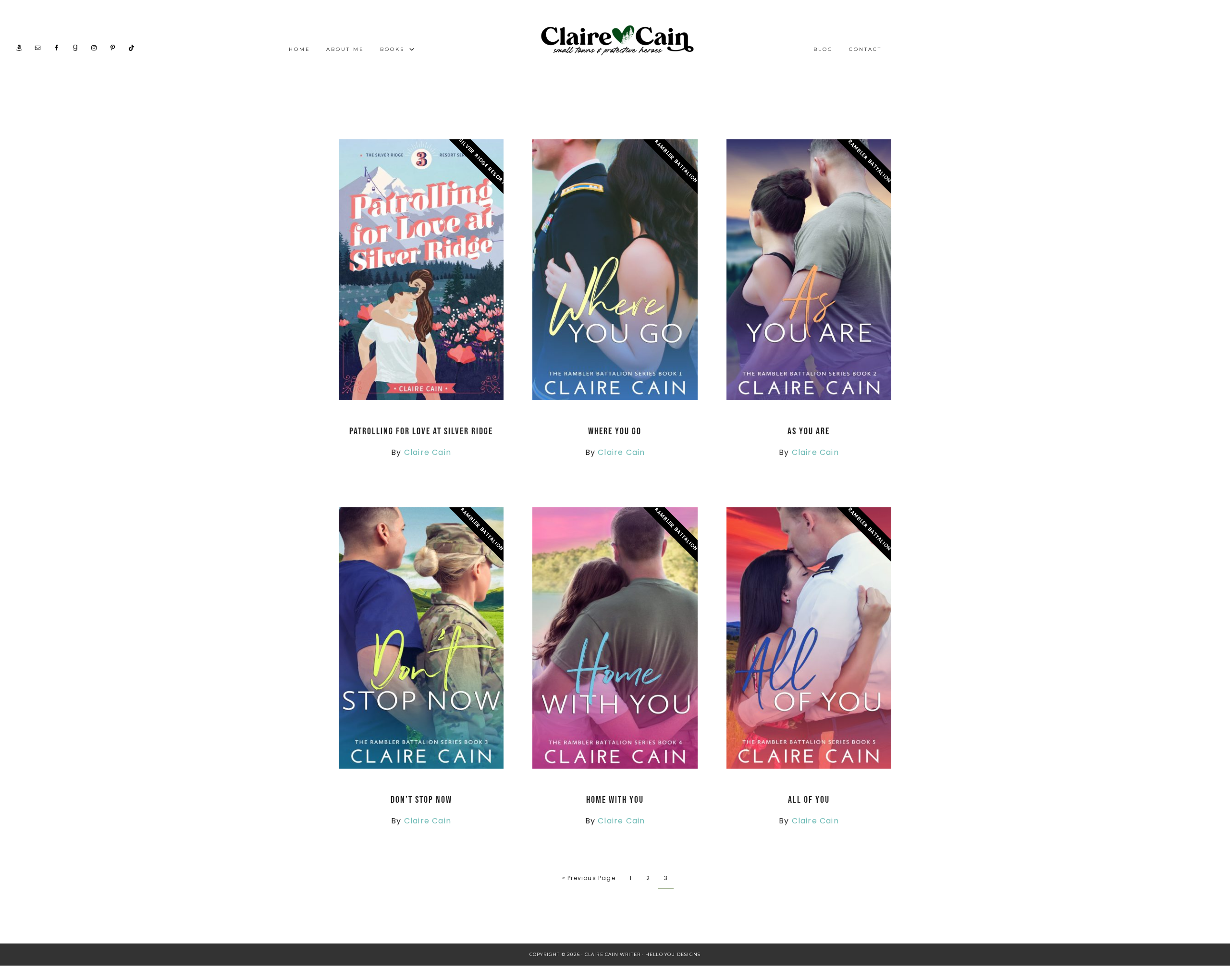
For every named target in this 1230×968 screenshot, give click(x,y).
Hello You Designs (673, 954)
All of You (809, 800)
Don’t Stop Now (421, 800)
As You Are (808, 431)
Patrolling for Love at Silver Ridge (421, 431)
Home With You (615, 800)
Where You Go (614, 431)
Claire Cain (427, 452)
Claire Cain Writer (615, 42)
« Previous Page (588, 878)
